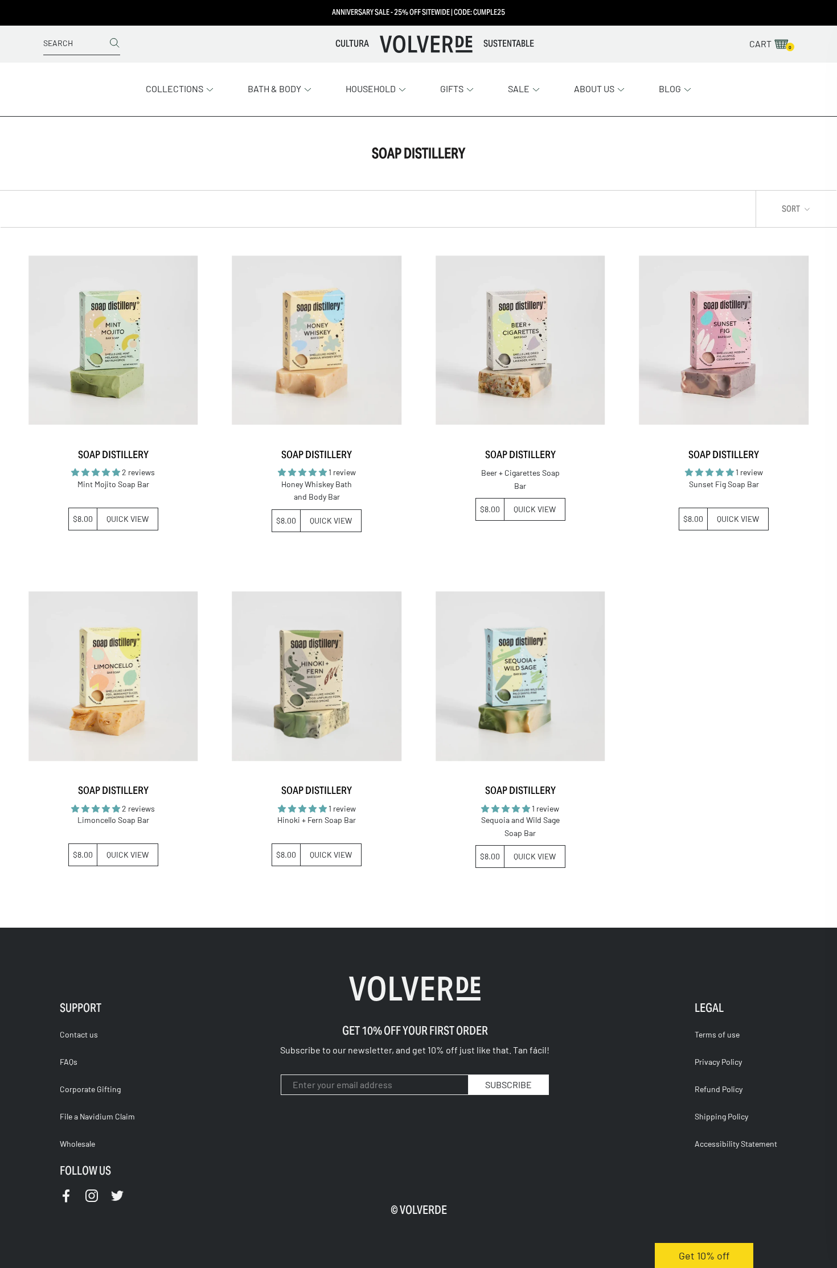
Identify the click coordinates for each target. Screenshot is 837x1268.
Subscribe (508, 1084)
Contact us (79, 1034)
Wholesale (77, 1143)
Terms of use (717, 1034)
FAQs (68, 1062)
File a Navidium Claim (97, 1116)
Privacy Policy (718, 1062)
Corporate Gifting (90, 1089)
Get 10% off (704, 1255)
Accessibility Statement (736, 1143)
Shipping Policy (721, 1116)
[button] (180, 88)
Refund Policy (718, 1089)
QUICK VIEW (127, 519)
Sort (792, 208)
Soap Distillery (113, 454)
